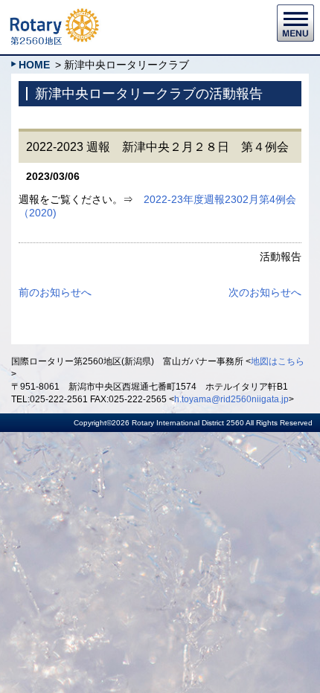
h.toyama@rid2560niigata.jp (231, 399)
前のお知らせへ (55, 292)
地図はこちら (277, 361)
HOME (34, 64)
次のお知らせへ (264, 292)
